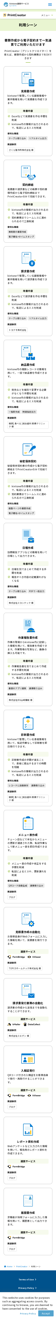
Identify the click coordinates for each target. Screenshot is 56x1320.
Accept (46, 1313)
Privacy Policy (28, 1313)
